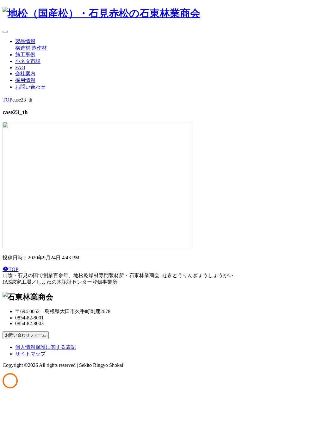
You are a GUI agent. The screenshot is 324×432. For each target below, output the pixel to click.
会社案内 (25, 73)
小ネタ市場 (27, 61)
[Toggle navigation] (5, 32)
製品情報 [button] (25, 41)
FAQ (20, 67)
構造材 (22, 48)
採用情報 (25, 80)
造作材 (39, 48)
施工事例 (25, 54)
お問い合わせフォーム (25, 335)
